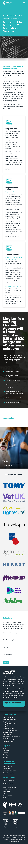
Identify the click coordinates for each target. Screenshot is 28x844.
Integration (6, 722)
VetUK (5, 461)
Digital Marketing (8, 739)
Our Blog (5, 755)
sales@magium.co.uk (10, 780)
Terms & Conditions (9, 773)
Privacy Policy (7, 766)
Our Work (6, 751)
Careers (5, 753)
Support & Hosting (8, 741)
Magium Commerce (17, 835)
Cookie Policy (7, 769)
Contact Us (6, 757)
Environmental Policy (9, 771)
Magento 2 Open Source (11, 724)
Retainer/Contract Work (10, 730)
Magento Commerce (9, 720)
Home (4, 16)
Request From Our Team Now (12, 704)
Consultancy (7, 735)
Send (6, 662)
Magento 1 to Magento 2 (10, 726)
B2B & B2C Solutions (9, 717)
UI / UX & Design (8, 732)
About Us (6, 748)
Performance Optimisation (11, 737)
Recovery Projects (8, 728)
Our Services (10, 16)
